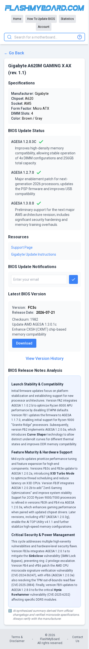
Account (43, 27)
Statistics (67, 19)
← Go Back (14, 53)
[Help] (79, 36)
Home (17, 19)
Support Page (22, 247)
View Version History (45, 358)
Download (24, 343)
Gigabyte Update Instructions (33, 254)
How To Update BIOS (41, 19)
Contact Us (77, 639)
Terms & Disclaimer (17, 639)
